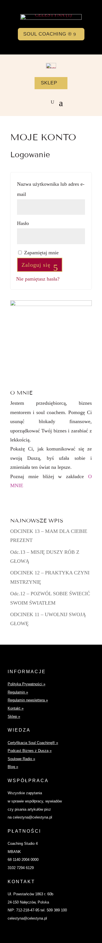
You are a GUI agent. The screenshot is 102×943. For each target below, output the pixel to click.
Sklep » (14, 716)
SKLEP (49, 83)
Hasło (36, 223)
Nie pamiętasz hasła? (38, 279)
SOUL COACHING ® (47, 34)
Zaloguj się (36, 265)
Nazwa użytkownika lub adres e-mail (50, 189)
